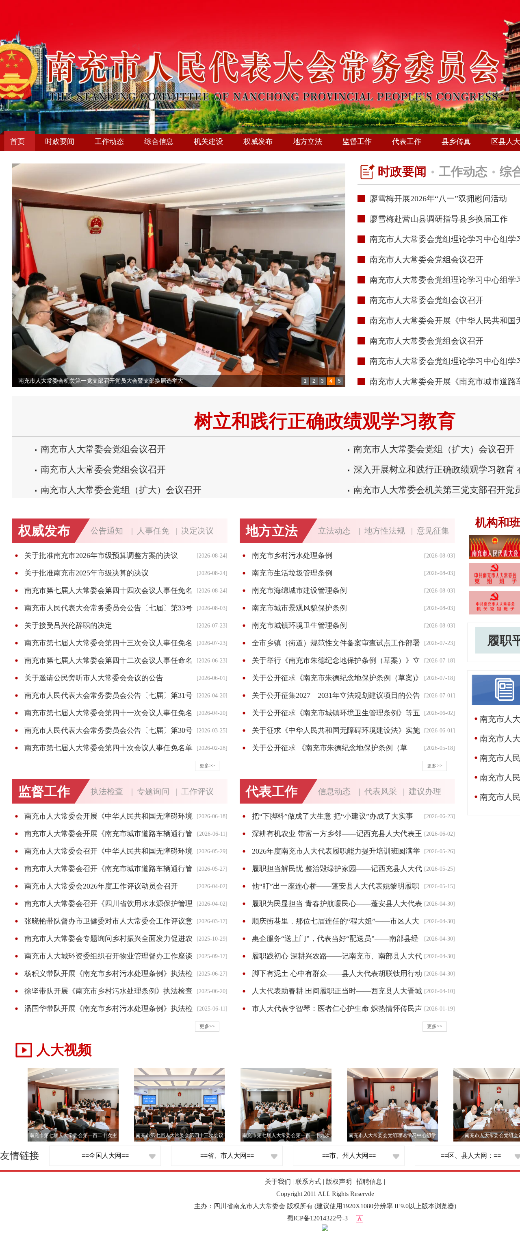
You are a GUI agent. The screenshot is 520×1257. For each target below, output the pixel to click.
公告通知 (107, 530)
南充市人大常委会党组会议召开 (426, 259)
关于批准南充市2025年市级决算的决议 (86, 573)
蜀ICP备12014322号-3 (317, 1218)
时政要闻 (59, 141)
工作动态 (109, 141)
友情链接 (19, 1155)
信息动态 (334, 791)
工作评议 (197, 791)
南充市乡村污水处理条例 (292, 555)
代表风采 (380, 791)
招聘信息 (369, 1181)
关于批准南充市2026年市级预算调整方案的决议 (101, 555)
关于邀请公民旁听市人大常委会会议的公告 (93, 678)
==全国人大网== (105, 1155)
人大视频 (64, 1049)
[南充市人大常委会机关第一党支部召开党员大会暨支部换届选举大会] (178, 275)
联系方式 (308, 1181)
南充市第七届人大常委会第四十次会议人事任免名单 (108, 748)
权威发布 (258, 141)
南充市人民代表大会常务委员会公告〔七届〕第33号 (108, 608)
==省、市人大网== (227, 1155)
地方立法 (307, 141)
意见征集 (433, 530)
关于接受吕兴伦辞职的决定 (68, 625)
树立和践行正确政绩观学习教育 (325, 421)
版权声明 (339, 1181)
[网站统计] (359, 1218)
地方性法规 (384, 530)
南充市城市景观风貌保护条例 (299, 608)
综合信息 (158, 141)
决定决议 (197, 530)
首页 (17, 141)
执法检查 (107, 791)
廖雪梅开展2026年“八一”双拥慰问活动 (438, 198)
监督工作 (357, 141)
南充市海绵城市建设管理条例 (299, 590)
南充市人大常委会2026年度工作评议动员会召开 (101, 886)
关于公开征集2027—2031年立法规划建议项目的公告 (336, 695)
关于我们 (278, 1181)
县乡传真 (456, 141)
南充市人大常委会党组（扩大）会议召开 (433, 449)
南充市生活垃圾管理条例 (292, 573)
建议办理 (425, 791)
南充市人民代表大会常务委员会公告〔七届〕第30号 (108, 730)
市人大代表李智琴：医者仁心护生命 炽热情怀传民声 (337, 1008)
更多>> (207, 766)
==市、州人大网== (349, 1155)
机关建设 (208, 141)
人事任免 (153, 530)
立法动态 (334, 530)
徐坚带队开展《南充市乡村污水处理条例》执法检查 (108, 991)
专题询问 (153, 791)
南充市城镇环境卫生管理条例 (299, 625)
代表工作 (406, 141)
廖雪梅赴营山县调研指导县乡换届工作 (439, 218)
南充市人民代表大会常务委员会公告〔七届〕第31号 (108, 695)
